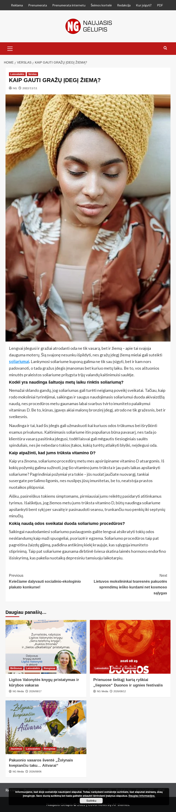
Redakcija (124, 5)
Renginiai (49, 668)
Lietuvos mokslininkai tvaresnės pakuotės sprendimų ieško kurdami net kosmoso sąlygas (130, 584)
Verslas (32, 74)
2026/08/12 (119, 691)
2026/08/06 (35, 771)
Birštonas (16, 668)
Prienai (117, 668)
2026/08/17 (35, 691)
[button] (10, 48)
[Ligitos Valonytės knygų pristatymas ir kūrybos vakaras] (46, 647)
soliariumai (19, 361)
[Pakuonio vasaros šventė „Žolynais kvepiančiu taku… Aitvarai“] (46, 727)
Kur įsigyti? (144, 5)
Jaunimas (16, 748)
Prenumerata (37, 5)
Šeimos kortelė (101, 5)
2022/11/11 (29, 88)
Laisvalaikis (17, 74)
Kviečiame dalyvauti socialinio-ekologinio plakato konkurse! (45, 581)
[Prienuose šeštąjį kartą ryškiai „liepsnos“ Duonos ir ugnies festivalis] (130, 647)
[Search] (165, 48)
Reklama (17, 5)
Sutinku (91, 801)
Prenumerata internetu (68, 5)
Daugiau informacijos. (142, 795)
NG (15, 88)
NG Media (18, 691)
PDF (160, 5)
